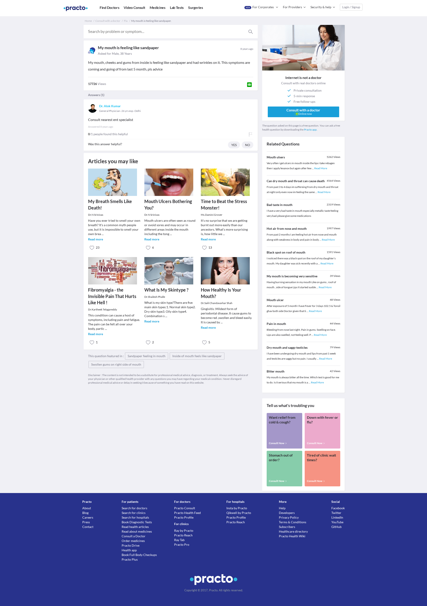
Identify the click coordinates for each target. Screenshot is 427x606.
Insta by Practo (236, 508)
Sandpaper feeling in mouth (146, 356)
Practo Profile (183, 517)
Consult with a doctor (107, 20)
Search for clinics (133, 513)
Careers (87, 517)
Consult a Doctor (133, 536)
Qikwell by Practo (238, 513)
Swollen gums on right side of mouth (116, 364)
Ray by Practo (183, 530)
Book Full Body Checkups (139, 555)
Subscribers (287, 527)
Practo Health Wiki (292, 536)
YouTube (337, 522)
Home (88, 20)
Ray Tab (179, 540)
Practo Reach (183, 535)
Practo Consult (184, 508)
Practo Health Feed (187, 513)
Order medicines (133, 541)
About (86, 508)
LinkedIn (337, 517)
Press (86, 522)
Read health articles (135, 527)
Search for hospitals (135, 517)
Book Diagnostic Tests (137, 522)
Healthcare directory (293, 531)
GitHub (336, 527)
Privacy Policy (289, 517)
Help (282, 508)
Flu (126, 20)
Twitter (336, 513)
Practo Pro (181, 544)
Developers (287, 513)
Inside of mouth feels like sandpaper (197, 356)
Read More (320, 168)
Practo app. (310, 129)
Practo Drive (130, 545)
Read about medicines (137, 531)
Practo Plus (130, 559)
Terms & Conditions (292, 522)
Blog (85, 513)
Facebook (338, 508)
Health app (129, 550)
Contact (87, 527)
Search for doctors (134, 508)
